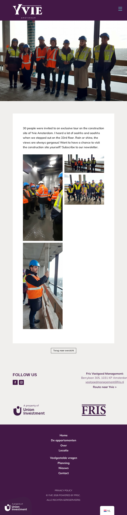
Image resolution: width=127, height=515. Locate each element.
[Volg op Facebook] (15, 382)
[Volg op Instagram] (21, 382)
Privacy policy (63, 490)
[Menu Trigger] (120, 8)
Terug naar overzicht (63, 350)
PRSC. (77, 495)
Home (64, 435)
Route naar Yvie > (105, 387)
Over (63, 445)
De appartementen (63, 440)
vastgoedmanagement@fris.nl (104, 382)
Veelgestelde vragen (63, 458)
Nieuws (64, 468)
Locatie (63, 450)
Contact (63, 473)
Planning (64, 463)
